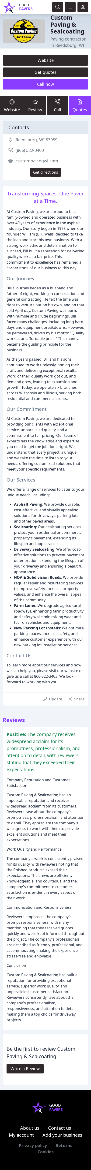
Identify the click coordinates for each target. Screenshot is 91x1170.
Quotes (80, 109)
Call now (45, 84)
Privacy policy (33, 1145)
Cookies (46, 1152)
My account (21, 1135)
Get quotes (45, 72)
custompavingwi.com (37, 161)
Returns (64, 1145)
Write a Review (25, 1068)
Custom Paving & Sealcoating (67, 24)
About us (29, 1128)
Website (46, 60)
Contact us (59, 1128)
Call (57, 109)
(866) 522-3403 (30, 150)
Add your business (62, 1135)
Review (35, 109)
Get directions (45, 172)
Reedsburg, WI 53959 (36, 139)
